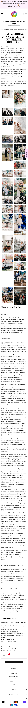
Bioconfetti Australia (12, 650)
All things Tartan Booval (10, 641)
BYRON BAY (14, 689)
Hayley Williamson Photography (18, 622)
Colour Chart (14, 679)
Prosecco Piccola (13, 631)
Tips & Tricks (14, 673)
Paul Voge (10, 643)
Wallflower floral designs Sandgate (16, 633)
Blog (14, 684)
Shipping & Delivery (14, 676)
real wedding (21, 29)
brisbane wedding (13, 29)
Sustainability (14, 668)
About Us (14, 671)
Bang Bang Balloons (12, 629)
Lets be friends (14, 694)
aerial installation (5, 29)
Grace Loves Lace (10, 639)
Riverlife (15, 626)
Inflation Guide (14, 681)
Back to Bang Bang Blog (15, 661)
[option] (14, 23)
